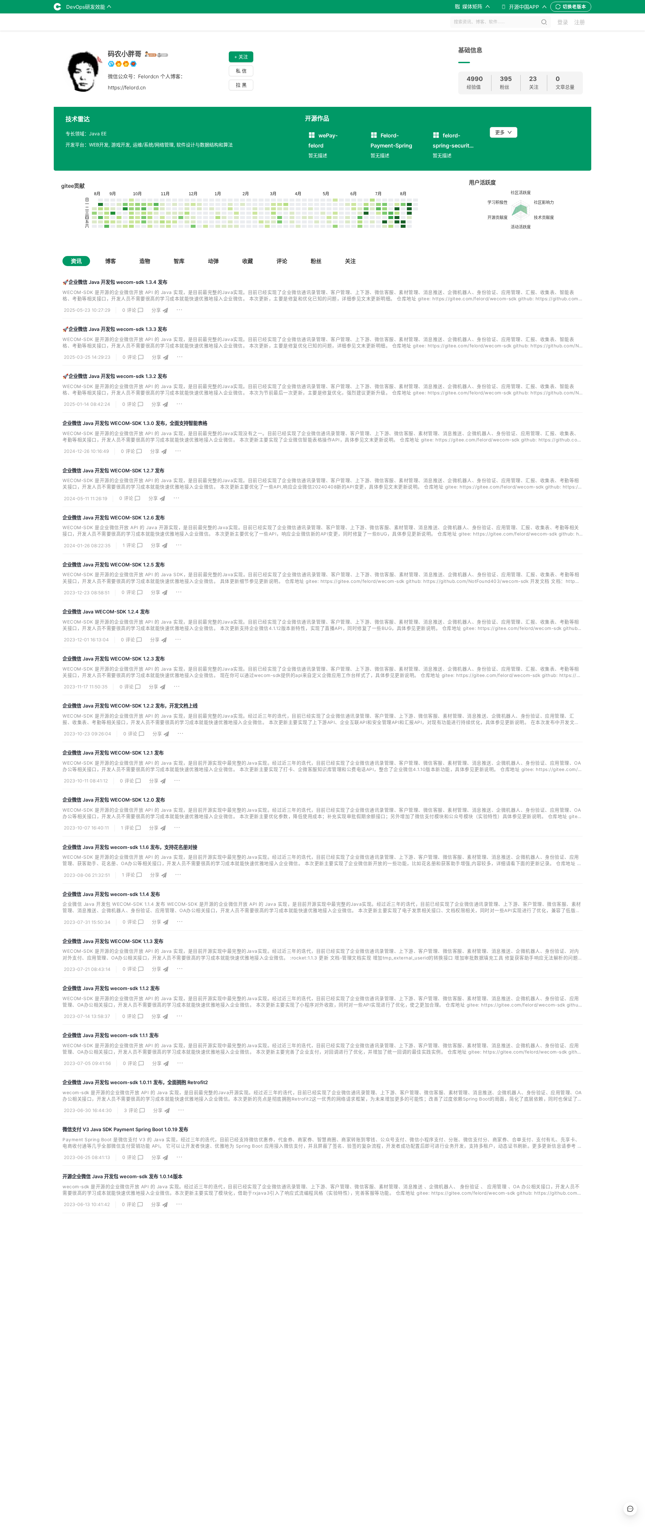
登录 (562, 22)
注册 (579, 22)
